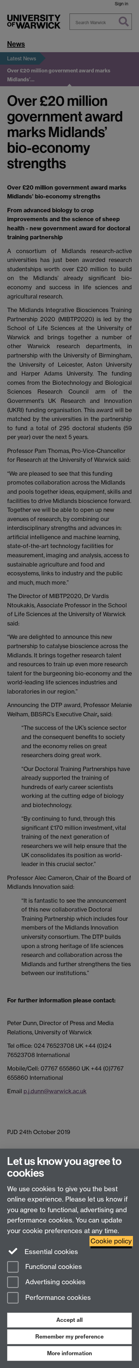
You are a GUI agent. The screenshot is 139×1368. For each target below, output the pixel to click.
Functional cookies (53, 1267)
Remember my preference (69, 1336)
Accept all (69, 1320)
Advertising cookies (55, 1282)
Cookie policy (111, 1241)
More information (69, 1353)
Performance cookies (57, 1298)
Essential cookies (50, 1252)
